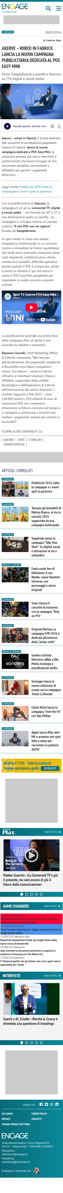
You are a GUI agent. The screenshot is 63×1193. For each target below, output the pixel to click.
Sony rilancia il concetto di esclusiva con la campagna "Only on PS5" (45, 609)
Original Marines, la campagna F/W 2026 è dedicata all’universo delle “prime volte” (45, 635)
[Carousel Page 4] (36, 894)
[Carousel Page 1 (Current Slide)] (21, 894)
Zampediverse (14, 444)
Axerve (9, 440)
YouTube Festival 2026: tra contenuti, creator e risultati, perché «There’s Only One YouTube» (28, 920)
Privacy (6, 1119)
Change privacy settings (16, 1124)
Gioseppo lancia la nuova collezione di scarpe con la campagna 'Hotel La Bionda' (46, 687)
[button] (58, 8)
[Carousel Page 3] (31, 894)
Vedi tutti (51, 832)
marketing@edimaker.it (16, 1162)
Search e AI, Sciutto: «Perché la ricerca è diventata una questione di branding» (30, 1021)
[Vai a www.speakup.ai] (59, 126)
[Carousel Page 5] (41, 894)
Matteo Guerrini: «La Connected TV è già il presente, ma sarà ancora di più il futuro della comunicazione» (30, 880)
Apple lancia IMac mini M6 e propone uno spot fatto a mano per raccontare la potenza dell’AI (46, 740)
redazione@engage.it (14, 1154)
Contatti (36, 1119)
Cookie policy (39, 1113)
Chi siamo (7, 1113)
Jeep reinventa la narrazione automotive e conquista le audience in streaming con (27, 952)
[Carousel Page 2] (26, 894)
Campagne (8, 32)
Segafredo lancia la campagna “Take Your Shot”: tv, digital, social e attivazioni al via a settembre (45, 546)
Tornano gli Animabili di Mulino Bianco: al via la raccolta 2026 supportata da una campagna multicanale (46, 516)
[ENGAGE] (15, 6)
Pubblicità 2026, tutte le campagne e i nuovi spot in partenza (45, 487)
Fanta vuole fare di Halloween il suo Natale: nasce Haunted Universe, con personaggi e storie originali (45, 579)
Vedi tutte (50, 975)
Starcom (35, 440)
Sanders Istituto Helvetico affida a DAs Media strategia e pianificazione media (45, 661)
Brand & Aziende (11, 564)
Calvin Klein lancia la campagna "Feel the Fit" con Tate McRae (46, 711)
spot (21, 440)
